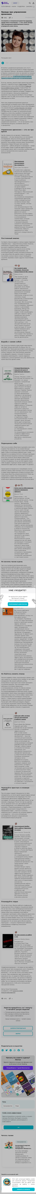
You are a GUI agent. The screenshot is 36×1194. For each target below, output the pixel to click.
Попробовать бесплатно (18, 604)
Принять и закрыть (23, 1189)
